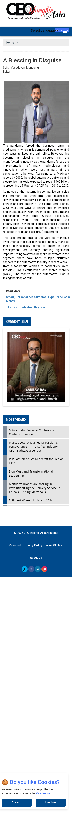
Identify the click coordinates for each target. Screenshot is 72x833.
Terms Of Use (53, 545)
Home (10, 42)
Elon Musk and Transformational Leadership (31, 473)
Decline (50, 802)
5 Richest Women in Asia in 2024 (31, 500)
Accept (16, 802)
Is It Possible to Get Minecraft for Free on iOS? (36, 461)
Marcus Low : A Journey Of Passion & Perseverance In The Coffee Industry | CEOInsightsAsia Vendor (34, 446)
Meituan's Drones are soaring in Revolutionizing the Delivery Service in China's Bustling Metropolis (34, 488)
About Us (36, 557)
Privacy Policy (33, 545)
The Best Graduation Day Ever (25, 307)
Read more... (44, 793)
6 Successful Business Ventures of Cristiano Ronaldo (32, 432)
